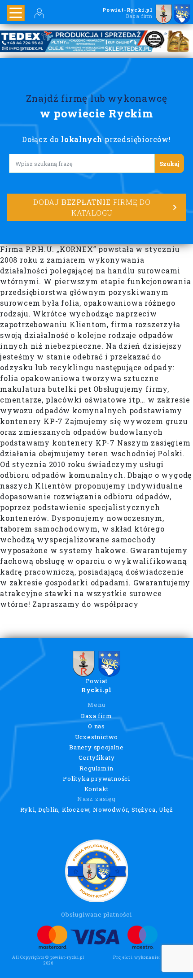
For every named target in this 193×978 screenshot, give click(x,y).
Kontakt (96, 789)
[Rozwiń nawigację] (16, 13)
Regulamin (96, 768)
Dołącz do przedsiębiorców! (96, 139)
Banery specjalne (96, 747)
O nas (96, 726)
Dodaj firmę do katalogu (92, 207)
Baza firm (96, 716)
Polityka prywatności (96, 779)
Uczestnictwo (96, 737)
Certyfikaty (97, 757)
